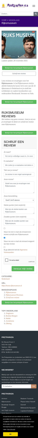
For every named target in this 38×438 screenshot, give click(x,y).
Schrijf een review (12, 297)
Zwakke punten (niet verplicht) (15, 217)
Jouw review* (9, 179)
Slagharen (10, 313)
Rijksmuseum (11, 292)
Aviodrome (10, 321)
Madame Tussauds (27, 398)
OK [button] (10, 434)
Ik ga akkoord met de (15, 251)
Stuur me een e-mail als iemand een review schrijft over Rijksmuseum (17, 233)
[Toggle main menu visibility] (33, 5)
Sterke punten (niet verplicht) (14, 205)
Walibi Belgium (6, 413)
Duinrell (23, 405)
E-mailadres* (9, 161)
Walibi (8, 318)
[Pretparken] (15, 6)
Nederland (14, 20)
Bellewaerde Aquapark (28, 408)
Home (4, 20)
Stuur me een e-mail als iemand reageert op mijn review (19, 242)
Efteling (9, 323)
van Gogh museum (8, 410)
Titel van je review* (11, 170)
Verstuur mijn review (22, 269)
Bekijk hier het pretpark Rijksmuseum (19, 302)
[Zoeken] (36, 14)
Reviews (14, 295)
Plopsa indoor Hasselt (28, 401)
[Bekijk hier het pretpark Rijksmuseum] (19, 45)
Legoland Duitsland (27, 411)
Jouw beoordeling (10, 196)
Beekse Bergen (11, 316)
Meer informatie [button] (11, 429)
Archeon (4, 398)
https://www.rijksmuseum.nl (12, 286)
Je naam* (7, 152)
